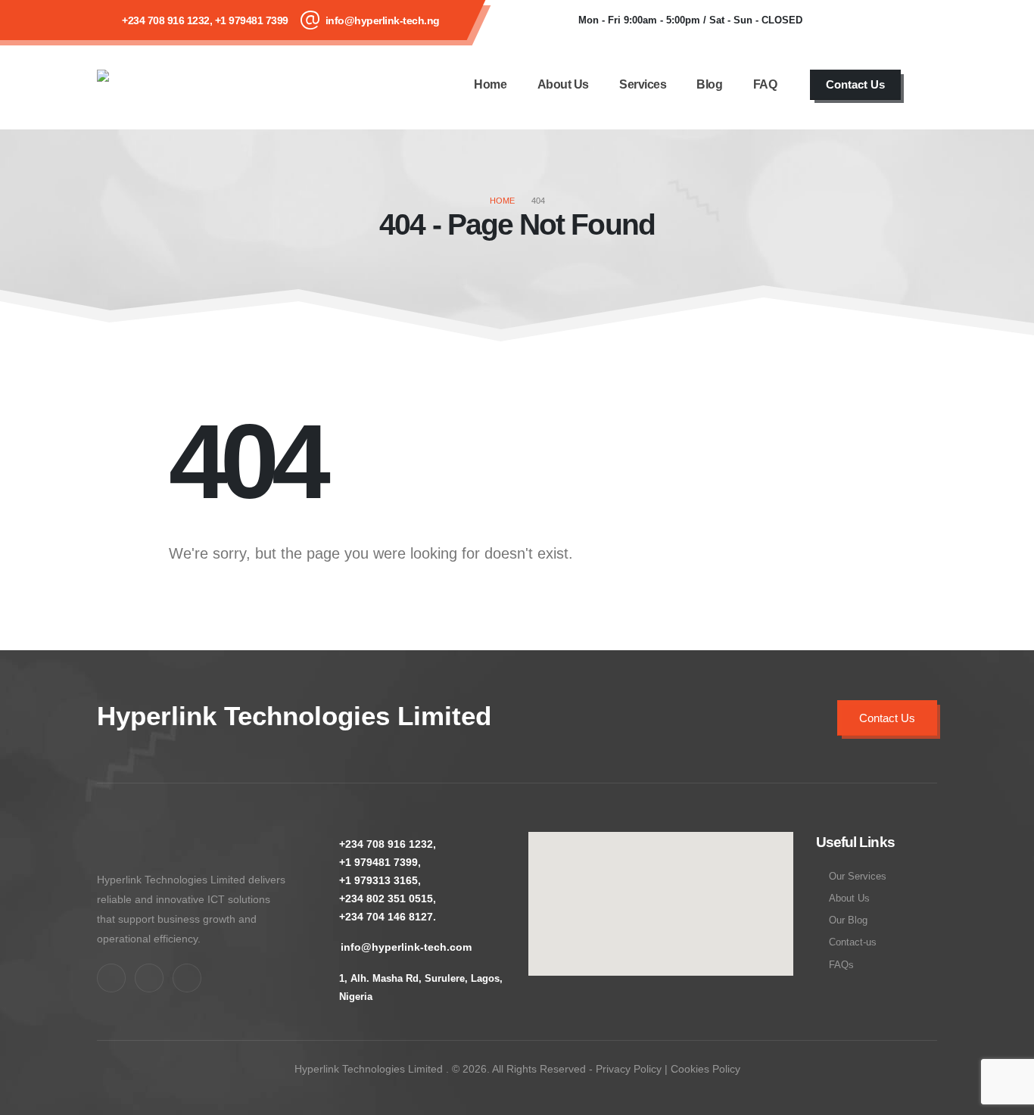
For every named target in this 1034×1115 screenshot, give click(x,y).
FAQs (841, 965)
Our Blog (848, 920)
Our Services (857, 876)
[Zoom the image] (112, 841)
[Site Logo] (158, 85)
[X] (877, 20)
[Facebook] (836, 20)
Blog (709, 84)
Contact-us (853, 942)
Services (642, 84)
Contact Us (855, 84)
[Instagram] (918, 20)
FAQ (765, 84)
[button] (930, 85)
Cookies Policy (705, 1069)
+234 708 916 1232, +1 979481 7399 (205, 20)
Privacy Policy (629, 1069)
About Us (563, 84)
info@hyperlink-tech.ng (382, 20)
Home (490, 84)
